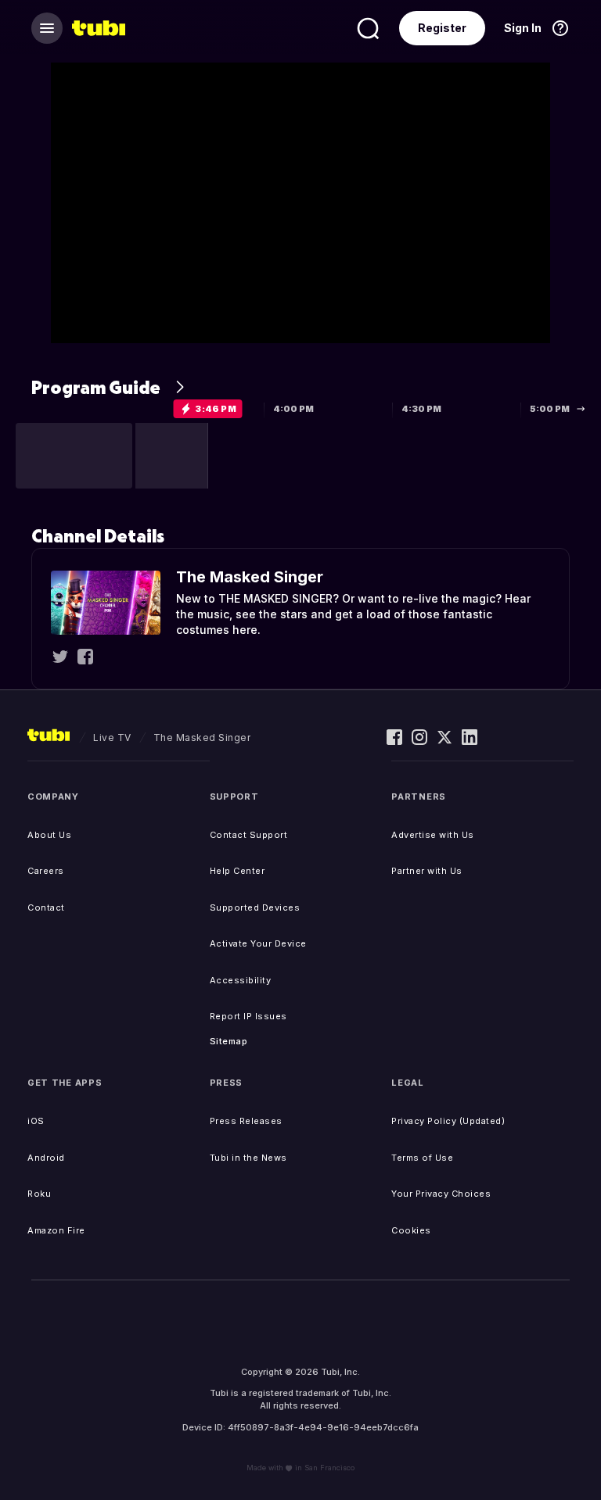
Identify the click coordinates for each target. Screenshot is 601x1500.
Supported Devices (255, 907)
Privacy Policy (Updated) (448, 1120)
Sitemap (229, 1041)
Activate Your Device (258, 943)
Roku (39, 1193)
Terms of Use (422, 1157)
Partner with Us (426, 870)
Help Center (237, 870)
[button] (74, 456)
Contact (46, 907)
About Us (49, 834)
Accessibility (241, 980)
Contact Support (249, 834)
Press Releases (246, 1120)
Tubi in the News (248, 1157)
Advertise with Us (432, 834)
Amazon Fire (56, 1230)
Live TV (112, 737)
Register (442, 27)
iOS (36, 1120)
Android (46, 1157)
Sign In (523, 27)
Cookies (411, 1230)
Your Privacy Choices (441, 1193)
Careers (45, 870)
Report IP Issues (248, 1016)
